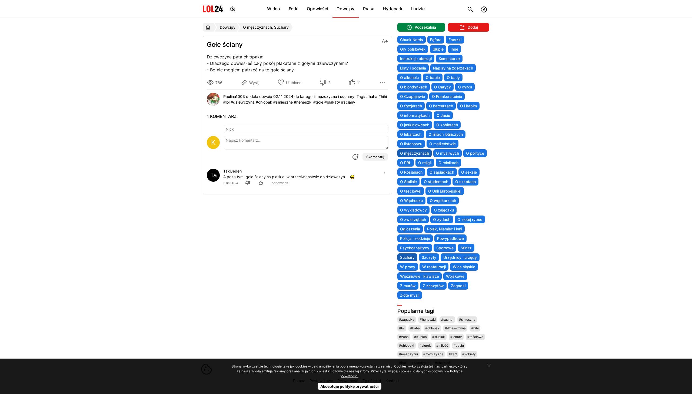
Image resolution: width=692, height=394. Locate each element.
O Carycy (442, 87)
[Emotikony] (355, 157)
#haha (371, 96)
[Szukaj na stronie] (470, 9)
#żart (453, 354)
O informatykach (415, 115)
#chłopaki (406, 345)
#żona (404, 337)
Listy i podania (413, 68)
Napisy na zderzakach (453, 68)
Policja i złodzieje (415, 238)
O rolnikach (448, 162)
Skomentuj (375, 157)
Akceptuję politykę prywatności (349, 386)
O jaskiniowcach (414, 124)
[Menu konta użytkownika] (483, 9)
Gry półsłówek (412, 49)
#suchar (447, 319)
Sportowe (445, 248)
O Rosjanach (411, 172)
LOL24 (213, 9)
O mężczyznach (414, 153)
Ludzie (418, 8)
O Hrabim (468, 106)
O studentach (436, 181)
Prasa (368, 8)
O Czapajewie (412, 96)
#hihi (382, 96)
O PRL (405, 162)
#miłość (442, 345)
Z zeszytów (433, 285)
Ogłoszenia (410, 229)
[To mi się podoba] (261, 183)
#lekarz (456, 337)
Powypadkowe (450, 238)
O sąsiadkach (442, 172)
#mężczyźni (408, 354)
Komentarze (449, 58)
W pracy (407, 266)
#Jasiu (459, 345)
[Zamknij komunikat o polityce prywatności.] (489, 366)
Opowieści (317, 8)
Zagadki (458, 285)
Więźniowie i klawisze (419, 276)
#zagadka (406, 319)
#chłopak (264, 102)
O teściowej (410, 191)
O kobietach (447, 124)
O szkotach (465, 181)
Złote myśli (409, 295)
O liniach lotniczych (445, 134)
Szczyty (429, 257)
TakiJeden (232, 171)
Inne (454, 49)
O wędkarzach (443, 200)
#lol (226, 102)
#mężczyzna (433, 354)
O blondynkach (413, 87)
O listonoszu (411, 143)
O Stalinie (408, 181)
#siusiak (438, 337)
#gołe (318, 102)
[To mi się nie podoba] (248, 183)
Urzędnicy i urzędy (460, 257)
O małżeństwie (442, 143)
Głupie (438, 49)
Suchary (407, 257)
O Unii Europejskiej (444, 191)
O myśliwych (447, 153)
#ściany (348, 102)
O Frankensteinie (447, 96)
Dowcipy (345, 8)
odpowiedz (280, 183)
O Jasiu (443, 115)
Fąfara (435, 39)
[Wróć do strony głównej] (208, 27)
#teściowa (475, 337)
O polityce (475, 153)
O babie (433, 77)
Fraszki (454, 39)
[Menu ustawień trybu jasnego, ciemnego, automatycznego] (232, 9)
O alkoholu (409, 77)
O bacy (453, 77)
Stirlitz (466, 248)
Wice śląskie (464, 266)
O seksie (469, 172)
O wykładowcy (413, 210)
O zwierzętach (413, 219)
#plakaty (332, 102)
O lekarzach (410, 134)
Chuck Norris (411, 39)
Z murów (408, 285)
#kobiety (469, 354)
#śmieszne (283, 102)
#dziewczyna (243, 102)
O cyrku (465, 87)
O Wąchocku (411, 200)
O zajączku (444, 210)
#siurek (425, 345)
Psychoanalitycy (414, 248)
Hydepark (392, 8)
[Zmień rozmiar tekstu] (384, 41)
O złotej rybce (469, 219)
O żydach (441, 219)
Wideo (273, 8)
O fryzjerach (411, 106)
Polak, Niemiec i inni (444, 229)
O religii (424, 162)
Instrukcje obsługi (416, 58)
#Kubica (420, 337)
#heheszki (303, 102)
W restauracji (434, 266)
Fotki (293, 8)
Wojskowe (455, 276)
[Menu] (383, 82)
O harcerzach (441, 106)
